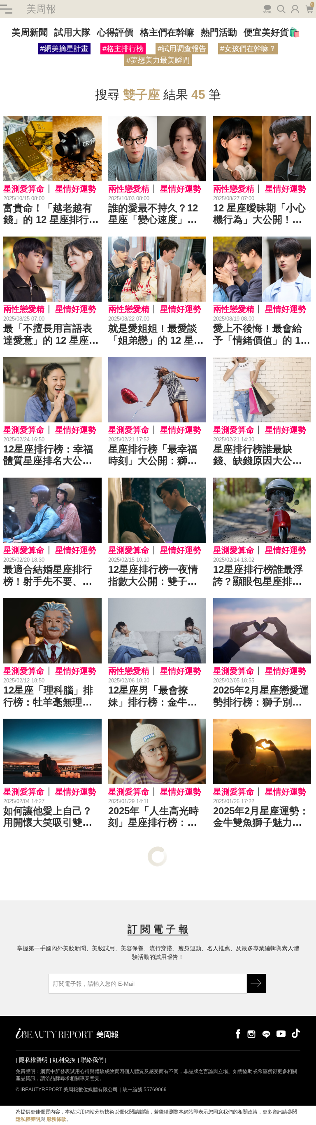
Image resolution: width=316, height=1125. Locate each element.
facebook (236, 1033)
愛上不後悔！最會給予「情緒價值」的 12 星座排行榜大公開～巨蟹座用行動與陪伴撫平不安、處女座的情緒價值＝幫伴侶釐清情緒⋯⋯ (259, 335)
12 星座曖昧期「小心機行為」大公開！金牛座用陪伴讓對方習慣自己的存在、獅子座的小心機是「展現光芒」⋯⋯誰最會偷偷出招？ (259, 214)
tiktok (295, 1033)
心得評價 (115, 32)
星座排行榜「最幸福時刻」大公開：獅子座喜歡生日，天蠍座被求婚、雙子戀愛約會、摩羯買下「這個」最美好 (152, 455)
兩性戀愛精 (128, 188)
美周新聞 (30, 32)
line (266, 1033)
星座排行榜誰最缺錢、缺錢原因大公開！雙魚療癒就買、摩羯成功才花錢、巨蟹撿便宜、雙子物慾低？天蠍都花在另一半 (257, 455)
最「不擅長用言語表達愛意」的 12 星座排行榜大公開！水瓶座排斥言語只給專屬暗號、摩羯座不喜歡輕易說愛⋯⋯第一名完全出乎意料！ (51, 335)
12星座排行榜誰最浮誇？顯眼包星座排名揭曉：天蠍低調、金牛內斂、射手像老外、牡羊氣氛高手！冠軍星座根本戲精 (258, 576)
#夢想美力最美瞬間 (158, 60)
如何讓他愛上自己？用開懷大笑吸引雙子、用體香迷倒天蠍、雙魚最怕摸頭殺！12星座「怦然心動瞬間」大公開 (48, 817)
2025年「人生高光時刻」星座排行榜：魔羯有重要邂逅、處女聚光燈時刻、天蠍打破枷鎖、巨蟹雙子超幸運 (153, 817)
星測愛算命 (23, 188)
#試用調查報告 (182, 49)
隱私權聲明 (33, 1060)
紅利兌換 (64, 1060)
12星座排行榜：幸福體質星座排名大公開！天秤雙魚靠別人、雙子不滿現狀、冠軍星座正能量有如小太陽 (48, 455)
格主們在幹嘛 (167, 32)
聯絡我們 (92, 1060)
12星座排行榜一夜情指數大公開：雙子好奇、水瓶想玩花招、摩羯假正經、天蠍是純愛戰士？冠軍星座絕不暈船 (153, 576)
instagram (251, 1033)
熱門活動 (219, 32)
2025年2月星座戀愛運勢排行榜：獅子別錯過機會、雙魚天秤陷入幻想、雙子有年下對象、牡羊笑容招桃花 (261, 696)
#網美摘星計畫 (64, 49)
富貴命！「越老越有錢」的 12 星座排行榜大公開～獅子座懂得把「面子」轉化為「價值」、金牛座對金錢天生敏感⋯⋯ (51, 214)
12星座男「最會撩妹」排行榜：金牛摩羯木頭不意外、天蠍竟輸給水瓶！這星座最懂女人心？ (152, 696)
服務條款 (56, 1119)
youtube (281, 1033)
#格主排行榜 (123, 49)
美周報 (41, 8)
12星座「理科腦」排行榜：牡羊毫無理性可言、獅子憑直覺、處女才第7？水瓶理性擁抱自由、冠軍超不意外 (50, 696)
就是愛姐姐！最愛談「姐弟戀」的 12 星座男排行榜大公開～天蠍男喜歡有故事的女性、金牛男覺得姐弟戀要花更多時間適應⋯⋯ (156, 335)
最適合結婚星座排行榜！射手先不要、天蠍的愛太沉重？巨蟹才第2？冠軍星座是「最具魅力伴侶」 (47, 576)
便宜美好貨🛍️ (272, 32)
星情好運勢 (75, 188)
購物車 (308, 8)
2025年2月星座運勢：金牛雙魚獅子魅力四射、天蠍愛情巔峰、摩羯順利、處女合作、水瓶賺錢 (261, 817)
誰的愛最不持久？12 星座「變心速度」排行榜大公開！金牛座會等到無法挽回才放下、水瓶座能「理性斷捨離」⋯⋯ (153, 214)
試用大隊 (72, 32)
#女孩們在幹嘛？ (248, 49)
